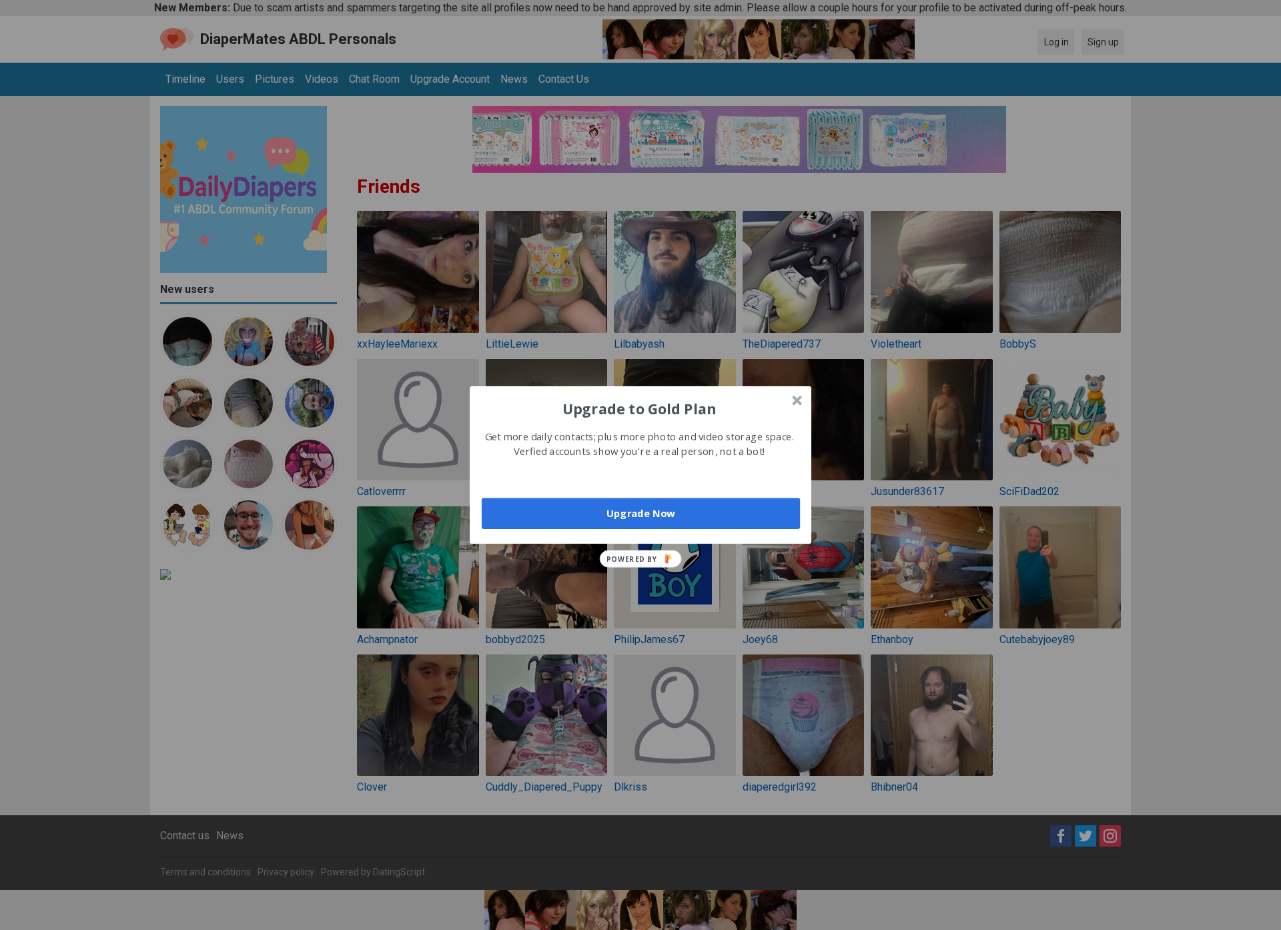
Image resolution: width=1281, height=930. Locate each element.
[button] (639, 408)
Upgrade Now (640, 513)
